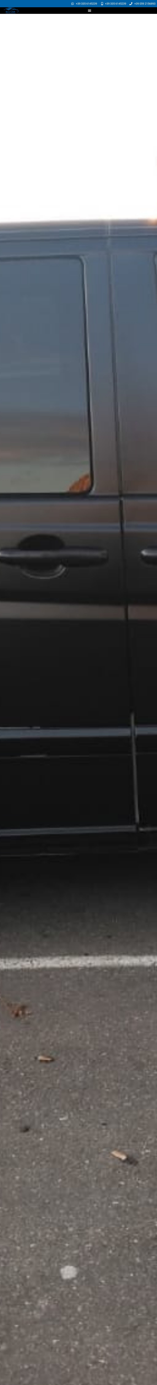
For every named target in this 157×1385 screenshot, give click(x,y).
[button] (89, 10)
